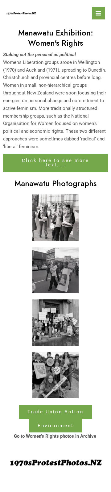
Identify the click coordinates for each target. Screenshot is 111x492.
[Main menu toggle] (98, 13)
